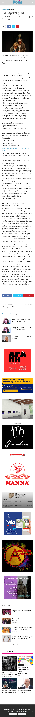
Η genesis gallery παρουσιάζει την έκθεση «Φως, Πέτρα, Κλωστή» (22, 637)
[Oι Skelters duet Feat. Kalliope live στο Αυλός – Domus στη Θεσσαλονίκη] (6, 630)
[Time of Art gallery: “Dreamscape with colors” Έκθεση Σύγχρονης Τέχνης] (25, 661)
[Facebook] (9, 26)
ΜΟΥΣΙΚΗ (4, 670)
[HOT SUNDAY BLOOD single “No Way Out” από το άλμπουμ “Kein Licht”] (9, 663)
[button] (3, 2)
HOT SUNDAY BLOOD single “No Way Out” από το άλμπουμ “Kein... (9, 674)
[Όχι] (33, 711)
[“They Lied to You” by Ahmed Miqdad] (6, 338)
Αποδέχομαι (12, 714)
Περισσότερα (19, 314)
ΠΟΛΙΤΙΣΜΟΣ (5, 9)
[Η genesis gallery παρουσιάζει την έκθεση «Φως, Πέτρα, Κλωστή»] (6, 638)
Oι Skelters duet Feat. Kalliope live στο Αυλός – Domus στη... (22, 628)
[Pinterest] (17, 26)
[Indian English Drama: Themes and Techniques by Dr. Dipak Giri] (6, 612)
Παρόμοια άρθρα (7, 314)
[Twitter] (13, 26)
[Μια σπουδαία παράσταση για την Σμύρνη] (6, 621)
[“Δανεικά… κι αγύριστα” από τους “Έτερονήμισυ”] (9, 683)
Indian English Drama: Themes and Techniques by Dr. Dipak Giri (22, 611)
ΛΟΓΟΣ (3, 323)
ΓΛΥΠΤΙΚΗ (21, 665)
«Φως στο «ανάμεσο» (26, 307)
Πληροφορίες (22, 714)
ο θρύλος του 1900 (8, 307)
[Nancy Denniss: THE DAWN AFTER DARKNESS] (6, 321)
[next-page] (6, 345)
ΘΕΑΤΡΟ (11, 9)
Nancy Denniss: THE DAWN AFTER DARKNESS (21, 320)
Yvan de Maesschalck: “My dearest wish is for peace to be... (25, 692)
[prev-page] (3, 345)
